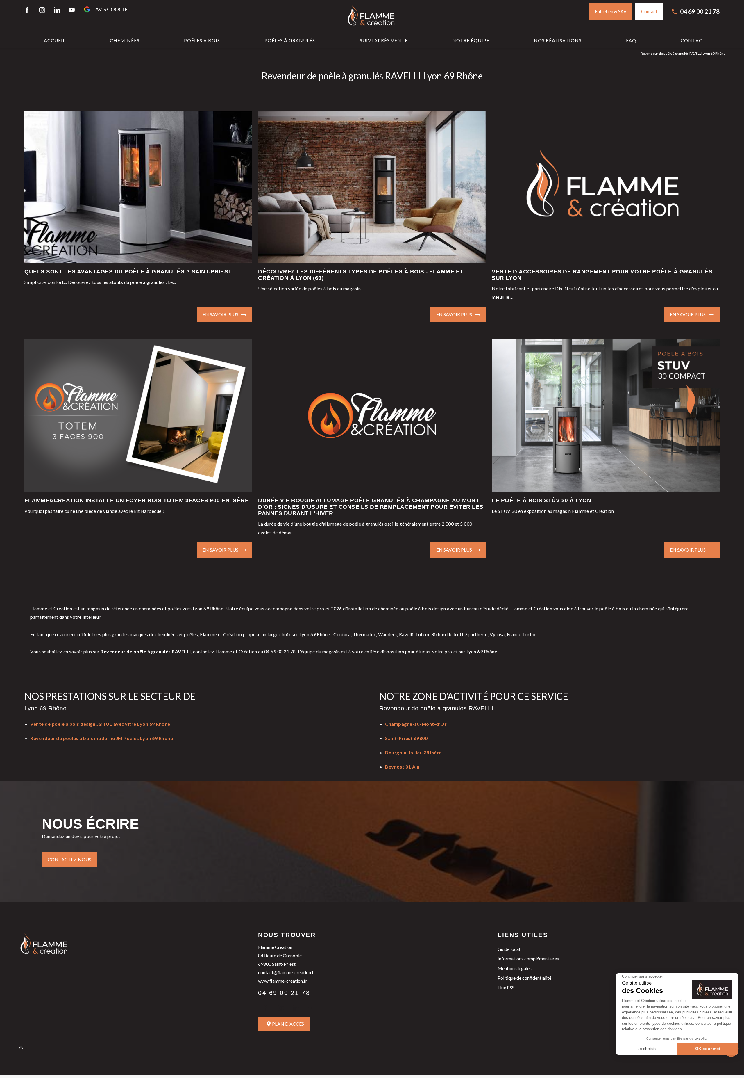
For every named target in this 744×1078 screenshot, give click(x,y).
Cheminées (125, 40)
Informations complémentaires (528, 958)
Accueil (54, 40)
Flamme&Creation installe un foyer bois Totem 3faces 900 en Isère (136, 500)
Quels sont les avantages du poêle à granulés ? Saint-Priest (128, 271)
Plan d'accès (288, 1024)
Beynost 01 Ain (402, 766)
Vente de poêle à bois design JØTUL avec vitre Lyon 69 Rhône (100, 724)
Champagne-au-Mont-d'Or (416, 724)
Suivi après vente (384, 40)
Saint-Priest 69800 (406, 738)
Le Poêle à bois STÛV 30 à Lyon (541, 500)
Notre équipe (470, 40)
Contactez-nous (69, 859)
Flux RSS (506, 987)
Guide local (509, 949)
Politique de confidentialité (524, 978)
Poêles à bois (202, 40)
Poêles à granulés (289, 40)
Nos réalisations (558, 40)
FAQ (631, 40)
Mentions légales (515, 968)
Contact (693, 40)
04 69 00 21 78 (700, 11)
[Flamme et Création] (372, 16)
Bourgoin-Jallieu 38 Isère (413, 752)
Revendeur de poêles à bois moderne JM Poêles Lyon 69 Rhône (101, 738)
